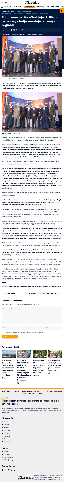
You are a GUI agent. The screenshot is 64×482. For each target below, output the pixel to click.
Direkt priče (23, 354)
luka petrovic (21, 286)
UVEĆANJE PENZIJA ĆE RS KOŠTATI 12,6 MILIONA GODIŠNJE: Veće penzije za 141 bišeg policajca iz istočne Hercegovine (24, 370)
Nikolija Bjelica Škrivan (54, 375)
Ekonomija (22, 34)
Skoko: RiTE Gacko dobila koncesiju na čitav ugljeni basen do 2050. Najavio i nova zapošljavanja (8, 367)
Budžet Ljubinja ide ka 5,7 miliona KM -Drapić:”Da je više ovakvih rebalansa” (55, 365)
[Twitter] (5, 469)
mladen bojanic (29, 286)
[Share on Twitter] (14, 30)
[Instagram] (12, 469)
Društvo (22, 356)
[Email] (52, 293)
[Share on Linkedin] (19, 30)
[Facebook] (3, 469)
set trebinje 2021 (48, 286)
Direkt (8, 34)
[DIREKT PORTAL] (32, 2)
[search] (56, 2)
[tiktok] (15, 470)
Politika (53, 356)
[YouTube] (8, 469)
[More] (24, 30)
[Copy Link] (22, 30)
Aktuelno (15, 34)
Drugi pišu (38, 356)
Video (59, 356)
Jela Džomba (23, 383)
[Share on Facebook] (11, 30)
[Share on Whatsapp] (17, 30)
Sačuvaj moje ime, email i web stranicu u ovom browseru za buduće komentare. (23, 332)
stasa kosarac (57, 286)
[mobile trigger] (3, 2)
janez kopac (12, 286)
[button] (62, 10)
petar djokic (38, 286)
